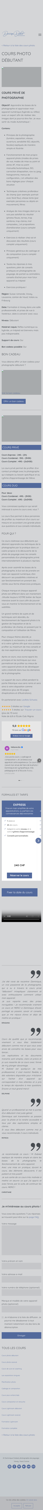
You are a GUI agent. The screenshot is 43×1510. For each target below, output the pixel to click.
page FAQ (34, 1217)
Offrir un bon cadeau (13, 401)
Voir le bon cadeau (11, 393)
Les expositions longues (11, 1375)
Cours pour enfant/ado (10, 1395)
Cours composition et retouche (13, 1402)
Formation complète (9, 1428)
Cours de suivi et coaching (12, 1369)
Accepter (16, 1506)
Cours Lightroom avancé (11, 1415)
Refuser (28, 1506)
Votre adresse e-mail (12, 1274)
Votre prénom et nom (12, 1261)
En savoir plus (32, 1500)
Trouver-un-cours (33, 709)
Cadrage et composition (11, 1388)
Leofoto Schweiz (29, 699)
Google (26, 706)
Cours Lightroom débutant (12, 1408)
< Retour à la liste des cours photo (18, 45)
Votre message (9, 1223)
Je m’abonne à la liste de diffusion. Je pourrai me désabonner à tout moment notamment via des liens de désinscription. (22, 1322)
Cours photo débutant (10, 1355)
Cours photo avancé (9, 1362)
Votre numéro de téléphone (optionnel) (21, 1287)
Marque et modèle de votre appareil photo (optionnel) (19, 1302)
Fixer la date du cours (19, 892)
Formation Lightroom (10, 1422)
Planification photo (9, 1382)
